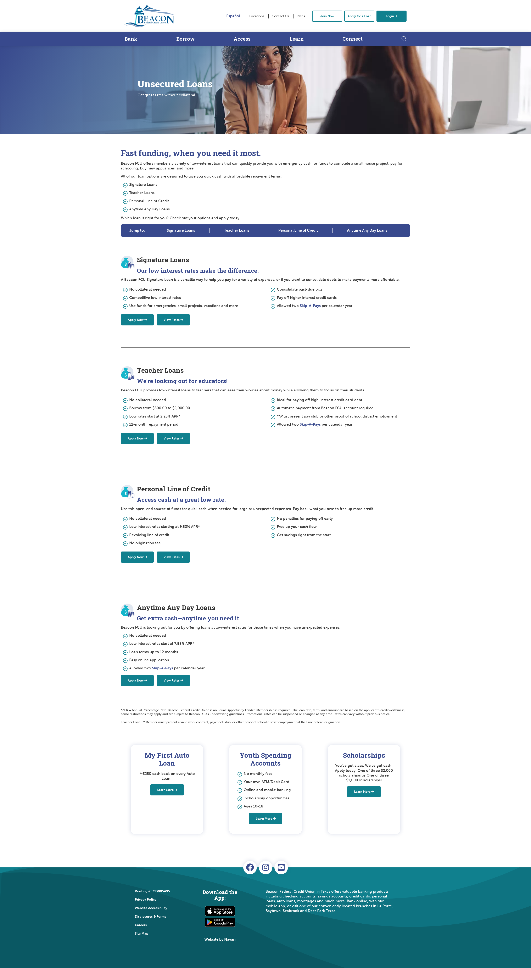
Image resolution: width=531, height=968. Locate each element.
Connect (352, 39)
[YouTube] (281, 867)
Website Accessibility (151, 908)
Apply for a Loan (359, 16)
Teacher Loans (236, 230)
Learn (297, 39)
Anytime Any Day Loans (367, 230)
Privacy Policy (145, 899)
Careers (141, 925)
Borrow (185, 39)
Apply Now (136, 320)
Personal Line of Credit (298, 230)
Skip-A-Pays (310, 305)
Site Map (141, 933)
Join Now (327, 16)
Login (390, 16)
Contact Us (280, 16)
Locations (256, 16)
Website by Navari (220, 939)
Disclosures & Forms (150, 916)
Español (233, 16)
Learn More (165, 790)
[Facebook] (250, 867)
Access (242, 39)
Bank (130, 39)
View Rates (172, 320)
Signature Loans (181, 230)
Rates (301, 16)
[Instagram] (265, 867)
